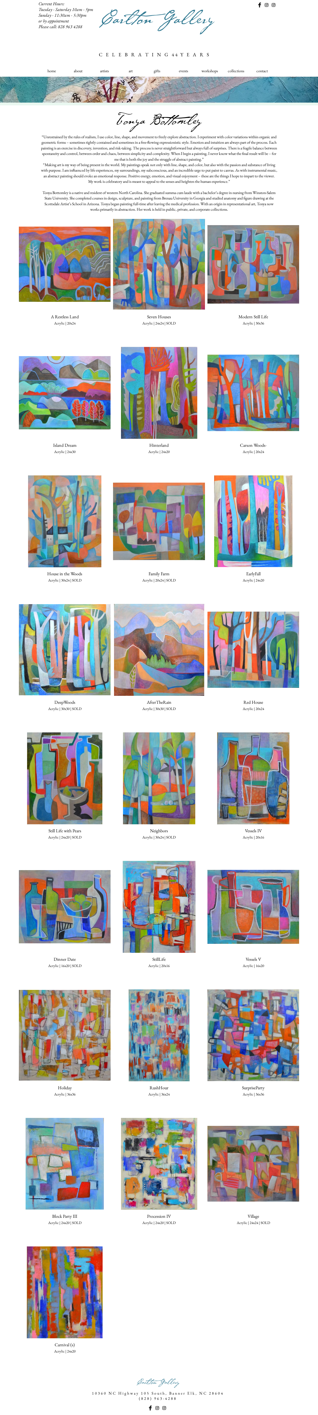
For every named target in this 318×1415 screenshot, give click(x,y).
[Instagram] (266, 4)
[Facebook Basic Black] (259, 4)
